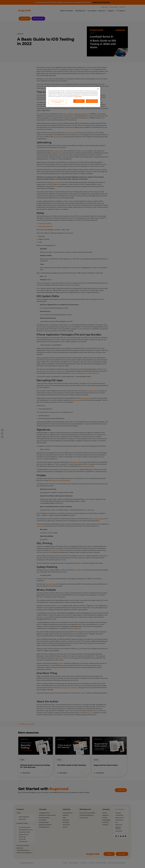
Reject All (79, 101)
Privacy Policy (78, 96)
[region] (73, 97)
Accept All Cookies (92, 101)
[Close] (98, 89)
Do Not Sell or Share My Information (57, 101)
